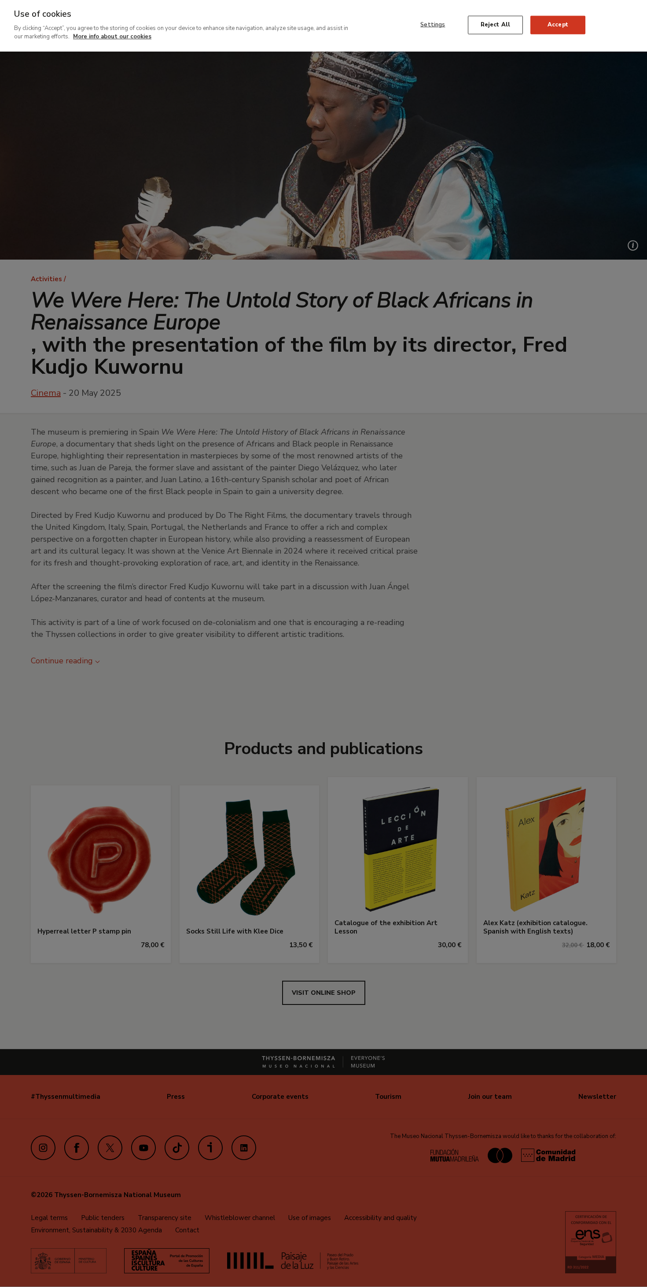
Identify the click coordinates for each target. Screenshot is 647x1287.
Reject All (495, 25)
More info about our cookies (112, 37)
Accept (558, 25)
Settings (432, 25)
